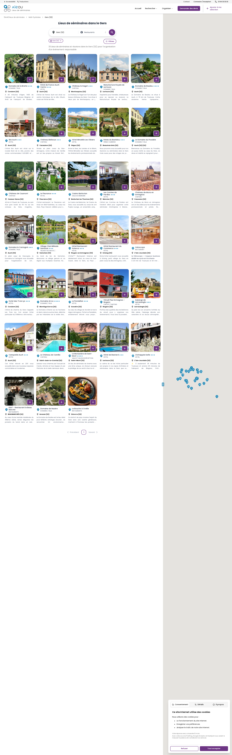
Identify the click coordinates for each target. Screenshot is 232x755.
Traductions (23, 2)
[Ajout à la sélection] (30, 79)
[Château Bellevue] (51, 133)
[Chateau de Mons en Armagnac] (145, 187)
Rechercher (150, 8)
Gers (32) (60, 32)
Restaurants (89, 32)
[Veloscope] (145, 241)
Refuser (184, 748)
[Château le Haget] (82, 80)
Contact (186, 2)
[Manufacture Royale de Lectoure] (114, 80)
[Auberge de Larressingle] (145, 295)
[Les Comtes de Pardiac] (114, 187)
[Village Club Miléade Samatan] (51, 241)
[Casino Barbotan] (82, 187)
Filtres (111, 41)
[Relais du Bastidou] (114, 133)
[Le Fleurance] (51, 187)
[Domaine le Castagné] (19, 241)
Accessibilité (10, 2)
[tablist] (199, 704)
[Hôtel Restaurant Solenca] (82, 241)
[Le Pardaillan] (82, 295)
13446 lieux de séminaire (14, 17)
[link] (215, 8)
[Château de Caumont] (19, 187)
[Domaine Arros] (51, 295)
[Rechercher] (112, 32)
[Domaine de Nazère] (51, 402)
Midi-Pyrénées (35, 17)
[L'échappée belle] (145, 348)
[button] (191, 368)
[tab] (180, 704)
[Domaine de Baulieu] (145, 80)
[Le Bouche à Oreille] (82, 402)
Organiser (166, 8)
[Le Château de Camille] (51, 348)
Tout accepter (213, 748)
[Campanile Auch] (19, 348)
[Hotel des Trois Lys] (19, 295)
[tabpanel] (199, 724)
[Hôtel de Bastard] (114, 348)
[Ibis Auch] (19, 133)
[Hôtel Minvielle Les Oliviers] (82, 133)
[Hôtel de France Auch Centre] (51, 80)
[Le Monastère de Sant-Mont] (82, 348)
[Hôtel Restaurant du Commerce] (114, 241)
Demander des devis (189, 8)
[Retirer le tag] (61, 41)
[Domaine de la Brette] (19, 80)
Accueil (138, 8)
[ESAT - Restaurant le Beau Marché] (19, 402)
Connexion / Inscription (202, 2)
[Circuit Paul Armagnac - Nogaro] (114, 295)
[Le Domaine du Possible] (145, 133)
